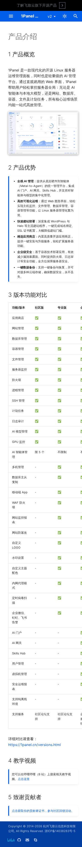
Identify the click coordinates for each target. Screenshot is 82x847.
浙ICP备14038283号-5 (60, 831)
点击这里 (24, 779)
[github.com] (19, 839)
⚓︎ (39, 54)
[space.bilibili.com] (11, 839)
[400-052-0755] (35, 839)
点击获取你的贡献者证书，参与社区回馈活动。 (43, 811)
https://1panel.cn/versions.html (34, 744)
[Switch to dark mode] (64, 16)
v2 (50, 16)
